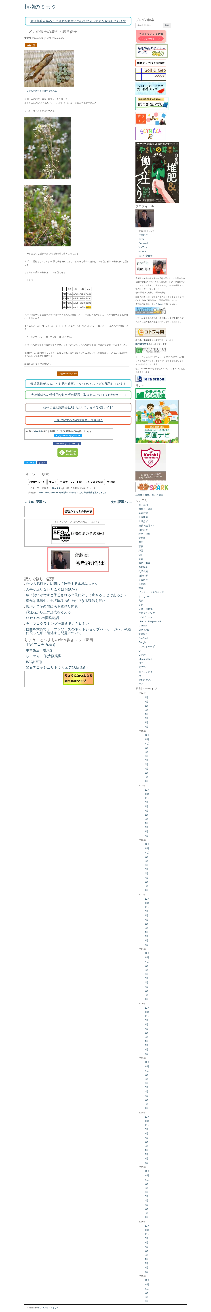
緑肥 (141, 550)
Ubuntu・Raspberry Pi (150, 621)
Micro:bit (143, 625)
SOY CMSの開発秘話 (42, 618)
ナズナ (64, 482)
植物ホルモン (37, 482)
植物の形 (31, 45)
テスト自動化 (145, 609)
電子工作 (143, 667)
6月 (146, 705)
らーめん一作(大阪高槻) (44, 656)
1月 (146, 726)
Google (142, 642)
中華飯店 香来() (39, 650)
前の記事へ (35, 502)
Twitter (142, 239)
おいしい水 (144, 596)
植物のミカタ (40, 7)
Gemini (38, 431)
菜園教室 (143, 513)
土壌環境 (143, 517)
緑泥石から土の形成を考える (48, 612)
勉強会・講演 (145, 509)
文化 (141, 604)
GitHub (142, 251)
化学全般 (143, 571)
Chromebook (145, 659)
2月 (146, 722)
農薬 (141, 542)
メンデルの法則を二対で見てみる (40, 91)
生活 (141, 684)
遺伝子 (53, 482)
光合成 (142, 584)
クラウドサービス (148, 646)
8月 (146, 697)
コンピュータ (145, 617)
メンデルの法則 (94, 482)
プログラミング (147, 613)
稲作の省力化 (141, 344)
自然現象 (143, 567)
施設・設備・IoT (147, 525)
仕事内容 (143, 234)
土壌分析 (143, 521)
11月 (147, 739)
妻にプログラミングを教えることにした (58, 624)
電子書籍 (143, 504)
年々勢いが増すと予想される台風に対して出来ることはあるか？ (76, 595)
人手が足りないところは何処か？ (52, 589)
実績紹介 (143, 634)
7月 (146, 701)
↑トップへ (54, 1307)
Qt (140, 650)
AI (140, 675)
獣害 (141, 546)
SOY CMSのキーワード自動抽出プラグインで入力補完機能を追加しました (72, 492)
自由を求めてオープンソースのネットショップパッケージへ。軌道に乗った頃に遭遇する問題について (78, 631)
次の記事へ (121, 502)
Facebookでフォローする (67, 443)
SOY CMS (144, 629)
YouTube (143, 247)
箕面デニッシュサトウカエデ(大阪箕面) (57, 667)
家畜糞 (142, 538)
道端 (141, 559)
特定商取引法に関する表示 (149, 495)
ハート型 (76, 482)
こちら (159, 304)
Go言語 (142, 654)
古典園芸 (143, 579)
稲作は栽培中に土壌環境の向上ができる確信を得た (66, 601)
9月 (146, 747)
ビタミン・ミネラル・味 (151, 592)
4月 (146, 714)
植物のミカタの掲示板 (78, 511)
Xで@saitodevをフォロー (68, 435)
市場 (141, 588)
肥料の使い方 (145, 679)
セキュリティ (145, 671)
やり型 (111, 482)
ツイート (30, 462)
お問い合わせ (145, 255)
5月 (146, 710)
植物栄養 (143, 529)
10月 (147, 743)
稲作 (141, 554)
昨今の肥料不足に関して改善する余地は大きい (62, 584)
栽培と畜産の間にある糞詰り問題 (52, 606)
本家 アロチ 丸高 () (40, 645)
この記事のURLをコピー (67, 374)
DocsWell (143, 243)
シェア (42, 462)
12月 (147, 735)
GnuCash (143, 638)
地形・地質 (144, 563)
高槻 (141, 600)
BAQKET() (34, 662)
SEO (141, 663)
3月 (146, 718)
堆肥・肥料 (144, 534)
